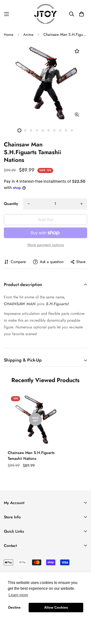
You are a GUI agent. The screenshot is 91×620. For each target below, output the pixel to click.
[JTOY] (45, 14)
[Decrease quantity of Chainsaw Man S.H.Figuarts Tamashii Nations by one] (28, 203)
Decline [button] (14, 607)
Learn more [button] (18, 595)
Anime (28, 34)
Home (8, 34)
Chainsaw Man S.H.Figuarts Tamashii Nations (31, 455)
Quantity (11, 203)
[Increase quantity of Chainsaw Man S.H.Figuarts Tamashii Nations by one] (81, 203)
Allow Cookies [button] (56, 607)
